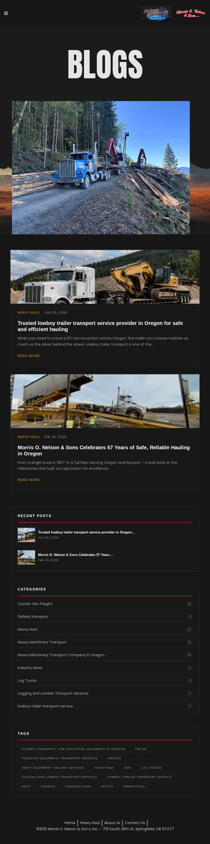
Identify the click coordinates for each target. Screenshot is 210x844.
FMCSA (140, 749)
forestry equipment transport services (60, 758)
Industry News (104, 667)
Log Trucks (104, 680)
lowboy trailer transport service (104, 706)
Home (70, 822)
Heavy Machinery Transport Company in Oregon (104, 654)
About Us (112, 822)
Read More (29, 356)
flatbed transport (104, 616)
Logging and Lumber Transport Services (104, 693)
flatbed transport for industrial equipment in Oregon (73, 749)
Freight (114, 758)
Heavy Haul (104, 629)
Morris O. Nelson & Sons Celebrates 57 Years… (75, 555)
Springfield (134, 786)
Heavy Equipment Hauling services (53, 767)
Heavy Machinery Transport (104, 642)
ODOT (26, 786)
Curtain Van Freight (104, 603)
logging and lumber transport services (59, 777)
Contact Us (135, 822)
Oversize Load (78, 786)
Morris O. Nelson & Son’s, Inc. (73, 828)
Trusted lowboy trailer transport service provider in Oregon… (86, 532)
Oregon (48, 786)
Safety (107, 786)
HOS (127, 767)
